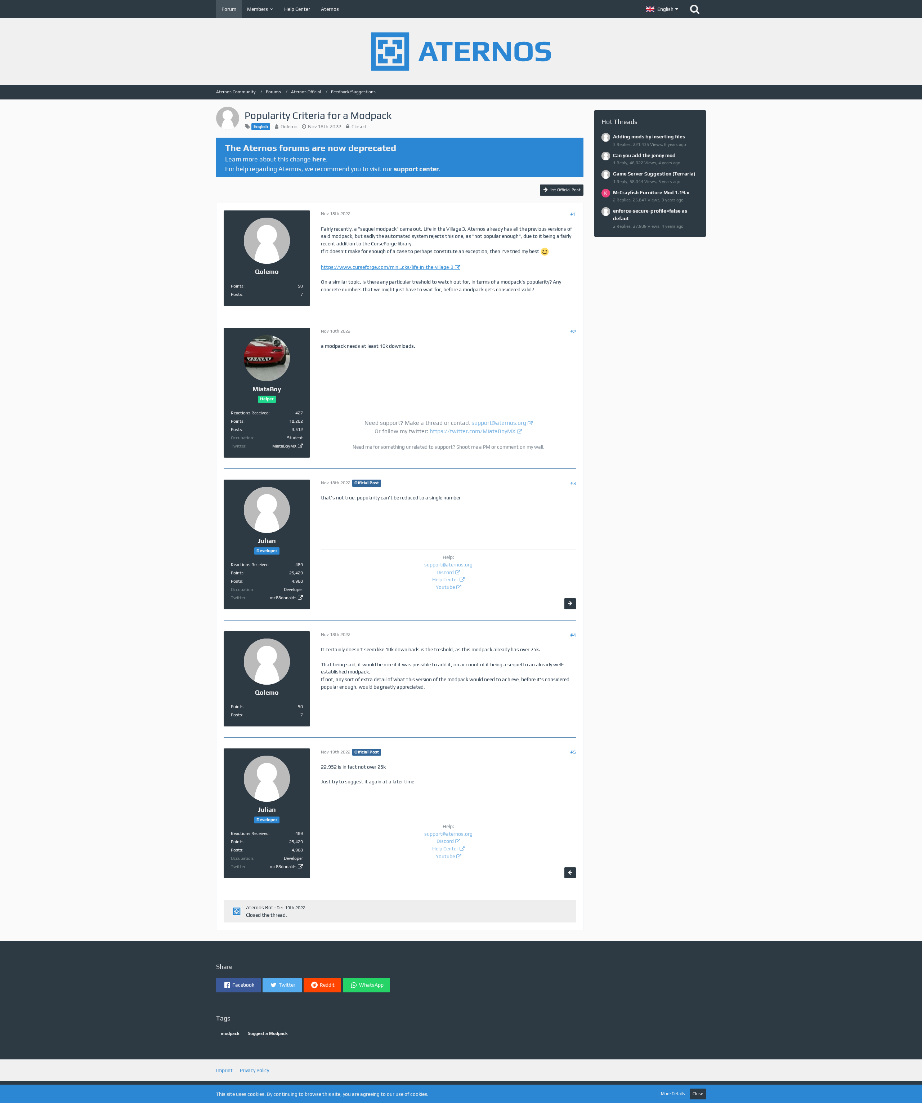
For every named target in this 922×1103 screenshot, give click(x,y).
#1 (573, 214)
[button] (662, 9)
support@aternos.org (498, 422)
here (319, 159)
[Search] (695, 9)
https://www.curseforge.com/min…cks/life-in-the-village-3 (387, 267)
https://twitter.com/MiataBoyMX (473, 431)
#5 (573, 752)
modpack (230, 1033)
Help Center (445, 579)
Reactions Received (250, 412)
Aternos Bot (259, 907)
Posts (236, 294)
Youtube (445, 587)
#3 (573, 483)
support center (416, 169)
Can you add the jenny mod (644, 155)
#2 (573, 331)
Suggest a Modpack (267, 1033)
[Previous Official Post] (570, 873)
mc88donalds (283, 597)
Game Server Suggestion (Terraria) (654, 174)
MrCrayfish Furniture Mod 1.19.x (651, 192)
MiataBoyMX (284, 446)
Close (698, 1093)
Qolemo (289, 126)
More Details (673, 1093)
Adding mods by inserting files (649, 136)
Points (237, 286)
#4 (573, 635)
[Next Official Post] (570, 603)
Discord (445, 572)
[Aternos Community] (461, 51)
